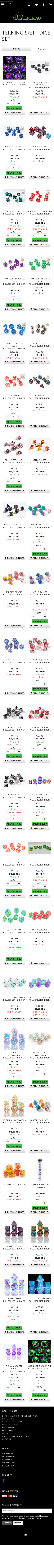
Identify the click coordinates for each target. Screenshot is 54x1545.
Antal (13, 100)
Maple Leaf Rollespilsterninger (14, 863)
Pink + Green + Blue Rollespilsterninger (14, 525)
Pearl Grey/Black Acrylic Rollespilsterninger (40, 85)
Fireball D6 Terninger (14, 1184)
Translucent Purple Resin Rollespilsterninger (14, 281)
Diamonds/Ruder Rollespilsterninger (40, 728)
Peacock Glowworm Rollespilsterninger (40, 998)
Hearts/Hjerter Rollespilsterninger (40, 661)
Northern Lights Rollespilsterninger (40, 525)
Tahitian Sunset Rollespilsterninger (14, 593)
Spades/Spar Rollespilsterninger (14, 728)
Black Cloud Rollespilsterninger (40, 344)
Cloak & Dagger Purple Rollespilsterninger (14, 1368)
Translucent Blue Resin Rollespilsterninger (14, 346)
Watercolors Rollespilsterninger (14, 1299)
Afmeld (18, 1522)
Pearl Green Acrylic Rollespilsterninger (14, 212)
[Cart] (51, 4)
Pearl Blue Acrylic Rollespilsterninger (14, 148)
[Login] (44, 4)
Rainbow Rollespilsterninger (40, 396)
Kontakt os (8, 1419)
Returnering (8, 1430)
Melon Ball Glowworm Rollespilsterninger (14, 1121)
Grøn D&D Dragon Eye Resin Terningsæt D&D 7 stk (39, 1368)
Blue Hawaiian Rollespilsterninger (14, 931)
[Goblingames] (27, 15)
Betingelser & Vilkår (12, 1422)
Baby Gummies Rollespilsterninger (40, 593)
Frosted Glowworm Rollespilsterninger (14, 998)
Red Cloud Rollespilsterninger (14, 396)
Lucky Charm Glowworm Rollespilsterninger (40, 1055)
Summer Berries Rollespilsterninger (14, 1247)
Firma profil (8, 1427)
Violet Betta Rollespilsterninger (14, 661)
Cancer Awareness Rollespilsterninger (40, 1121)
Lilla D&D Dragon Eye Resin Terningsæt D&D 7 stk (14, 85)
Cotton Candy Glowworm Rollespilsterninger (14, 1055)
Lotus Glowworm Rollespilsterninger (40, 931)
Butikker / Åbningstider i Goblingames (21, 1416)
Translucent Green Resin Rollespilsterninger (40, 281)
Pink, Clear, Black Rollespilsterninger (14, 461)
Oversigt (6, 1439)
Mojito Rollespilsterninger (40, 863)
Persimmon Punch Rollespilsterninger (40, 1247)
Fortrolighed (9, 1433)
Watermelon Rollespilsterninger (40, 148)
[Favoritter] (36, 4)
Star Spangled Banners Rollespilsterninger (40, 797)
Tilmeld (7, 1522)
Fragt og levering (11, 1424)
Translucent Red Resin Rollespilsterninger (40, 212)
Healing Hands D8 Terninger (40, 1186)
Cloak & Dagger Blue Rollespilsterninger (40, 1299)
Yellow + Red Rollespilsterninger (40, 461)
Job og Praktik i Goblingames (17, 1436)
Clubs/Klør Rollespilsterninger (14, 796)
